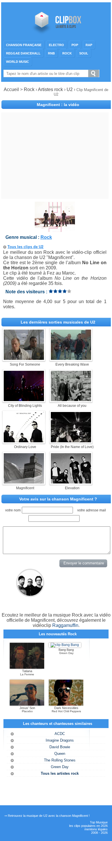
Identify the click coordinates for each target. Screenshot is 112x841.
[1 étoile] (51, 291)
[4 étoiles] (64, 291)
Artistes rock (50, 89)
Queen (59, 753)
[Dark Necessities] (66, 704)
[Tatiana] (27, 668)
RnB (51, 53)
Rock (67, 53)
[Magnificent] (24, 481)
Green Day (60, 767)
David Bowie (59, 747)
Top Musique (99, 822)
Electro (56, 45)
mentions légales (96, 829)
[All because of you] (71, 399)
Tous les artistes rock (60, 773)
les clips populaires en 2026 (88, 825)
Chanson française (23, 45)
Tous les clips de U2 (25, 247)
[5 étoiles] (69, 291)
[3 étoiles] (60, 291)
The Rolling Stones (60, 760)
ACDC (60, 734)
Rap (89, 45)
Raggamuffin (65, 625)
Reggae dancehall (23, 53)
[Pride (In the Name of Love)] (71, 440)
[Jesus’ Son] (27, 704)
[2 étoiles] (55, 291)
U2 (70, 89)
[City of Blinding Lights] (24, 399)
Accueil (11, 89)
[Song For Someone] (24, 358)
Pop (75, 45)
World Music (17, 61)
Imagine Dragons (60, 740)
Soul (83, 53)
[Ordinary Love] (24, 440)
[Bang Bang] (65, 645)
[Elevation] (71, 481)
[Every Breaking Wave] (71, 358)
